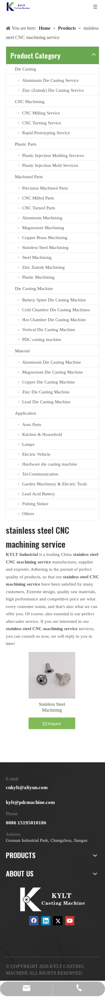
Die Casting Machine (34, 288)
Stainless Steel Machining (45, 247)
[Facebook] (33, 920)
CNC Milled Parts (38, 198)
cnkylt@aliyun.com (27, 787)
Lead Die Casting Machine (46, 401)
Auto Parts (31, 424)
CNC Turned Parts (38, 208)
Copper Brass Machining (44, 237)
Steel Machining (37, 257)
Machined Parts (29, 176)
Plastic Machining (38, 277)
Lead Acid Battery (38, 494)
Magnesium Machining (43, 227)
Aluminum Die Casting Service (50, 80)
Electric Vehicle (36, 454)
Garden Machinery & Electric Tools (54, 484)
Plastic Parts (25, 144)
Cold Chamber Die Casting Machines (56, 309)
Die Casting (25, 69)
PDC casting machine (41, 339)
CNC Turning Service (41, 123)
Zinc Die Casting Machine (46, 392)
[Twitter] (57, 920)
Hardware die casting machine (49, 464)
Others (28, 513)
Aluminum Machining (42, 217)
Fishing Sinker (35, 503)
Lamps (28, 444)
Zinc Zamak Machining (43, 267)
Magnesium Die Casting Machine (52, 372)
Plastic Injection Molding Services (53, 155)
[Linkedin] (45, 920)
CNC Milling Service (41, 113)
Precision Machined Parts (45, 188)
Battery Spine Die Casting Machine (54, 300)
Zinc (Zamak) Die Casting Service (53, 90)
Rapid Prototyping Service (46, 132)
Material (22, 351)
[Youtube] (69, 920)
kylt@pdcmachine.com (30, 802)
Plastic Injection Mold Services (50, 165)
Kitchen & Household (42, 434)
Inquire (54, 723)
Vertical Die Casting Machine (48, 329)
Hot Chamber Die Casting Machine (54, 319)
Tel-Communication (40, 474)
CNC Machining (30, 101)
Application (25, 413)
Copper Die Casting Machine (48, 382)
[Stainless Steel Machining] (52, 674)
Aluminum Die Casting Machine (51, 362)
